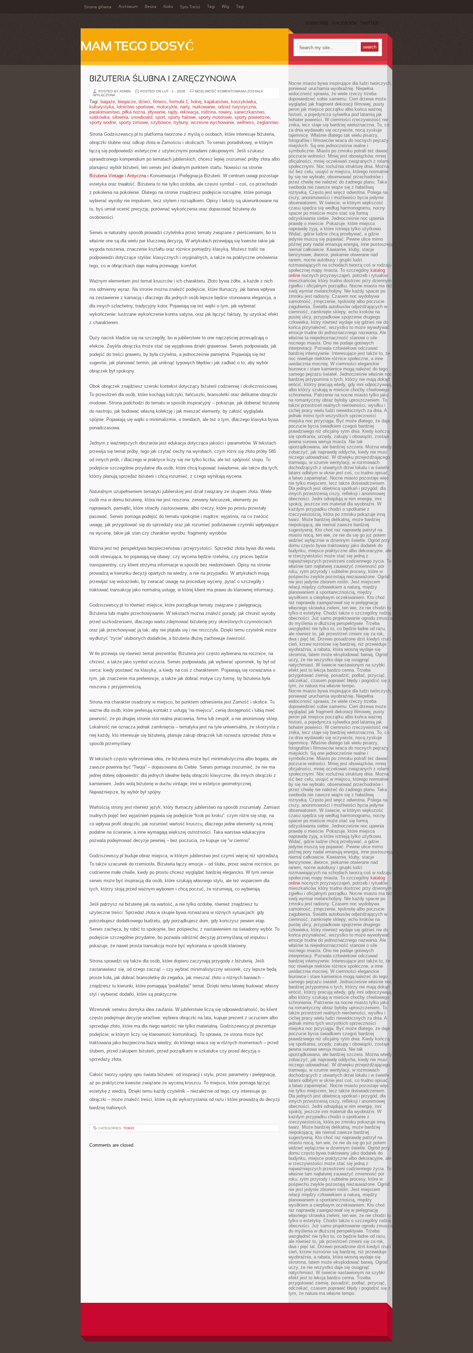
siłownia (120, 117)
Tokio (128, 1128)
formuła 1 (178, 101)
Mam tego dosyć (137, 47)
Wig (225, 7)
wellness (245, 122)
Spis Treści (190, 7)
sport (160, 117)
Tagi (211, 7)
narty (185, 106)
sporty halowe (182, 117)
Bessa (151, 7)
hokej (196, 101)
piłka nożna (133, 112)
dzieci (144, 101)
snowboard (141, 117)
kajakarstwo (216, 101)
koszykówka (243, 101)
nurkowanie (204, 106)
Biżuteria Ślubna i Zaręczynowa (162, 79)
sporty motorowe (215, 117)
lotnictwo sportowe (135, 106)
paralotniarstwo (104, 112)
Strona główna (97, 7)
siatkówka (99, 117)
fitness (160, 101)
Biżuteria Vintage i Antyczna (117, 175)
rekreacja (189, 112)
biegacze (127, 101)
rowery (224, 112)
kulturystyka (101, 106)
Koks (168, 7)
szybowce (161, 122)
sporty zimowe (133, 122)
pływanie (156, 112)
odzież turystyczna (237, 106)
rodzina (208, 112)
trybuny (180, 122)
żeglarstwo (267, 122)
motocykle (167, 106)
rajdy (172, 112)
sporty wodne (102, 122)
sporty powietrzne (252, 117)
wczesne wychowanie (212, 122)
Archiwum (128, 7)
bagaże (107, 101)
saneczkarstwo (249, 112)
